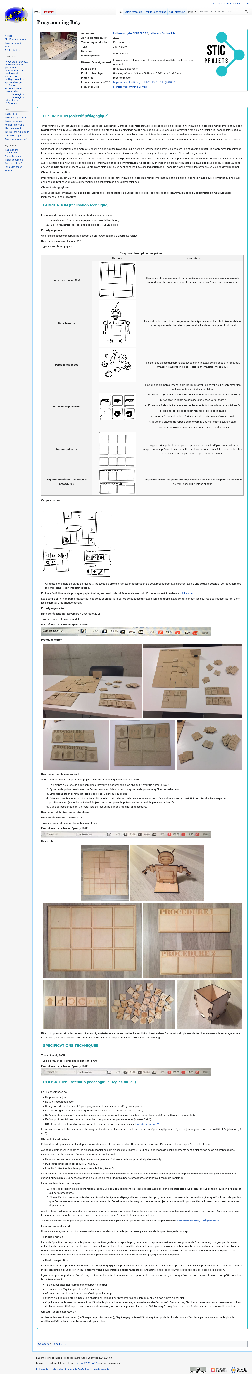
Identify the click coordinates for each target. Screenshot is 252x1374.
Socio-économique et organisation (13, 88)
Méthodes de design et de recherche (14, 73)
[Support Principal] (92, 940)
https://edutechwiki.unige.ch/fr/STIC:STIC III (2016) (143, 82)
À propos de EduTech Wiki (78, 1369)
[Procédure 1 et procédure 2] (76, 745)
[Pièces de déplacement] (76, 1004)
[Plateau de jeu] (105, 873)
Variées (12, 103)
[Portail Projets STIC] (222, 54)
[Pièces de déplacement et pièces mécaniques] (209, 745)
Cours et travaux (18, 61)
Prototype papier (145, 1124)
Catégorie (44, 1343)
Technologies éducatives (14, 99)
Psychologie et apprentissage (15, 81)
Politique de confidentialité (49, 1369)
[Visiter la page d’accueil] (16, 15)
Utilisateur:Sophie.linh (162, 33)
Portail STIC (59, 1343)
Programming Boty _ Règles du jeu (198, 1220)
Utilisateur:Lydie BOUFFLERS (130, 33)
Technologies (16, 94)
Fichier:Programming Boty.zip (130, 86)
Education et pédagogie (14, 66)
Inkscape (187, 593)
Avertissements (101, 1369)
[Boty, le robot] (167, 873)
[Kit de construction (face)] (92, 681)
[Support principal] (142, 745)
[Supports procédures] (192, 940)
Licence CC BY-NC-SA (87, 1363)
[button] (192, 11)
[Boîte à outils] (209, 1004)
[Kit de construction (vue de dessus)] (192, 681)
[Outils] (142, 1004)
